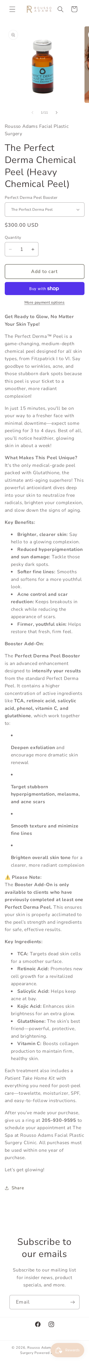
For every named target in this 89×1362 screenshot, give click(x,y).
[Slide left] (32, 112)
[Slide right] (56, 112)
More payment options (44, 302)
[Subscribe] (72, 1302)
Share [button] (18, 1188)
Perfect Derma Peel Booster (31, 197)
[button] (12, 9)
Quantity (13, 237)
